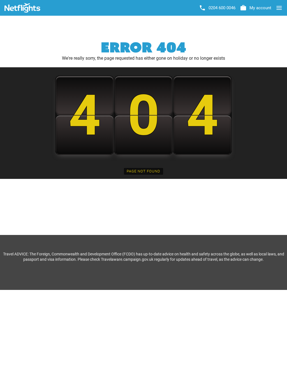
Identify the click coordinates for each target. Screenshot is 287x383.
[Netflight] (22, 8)
